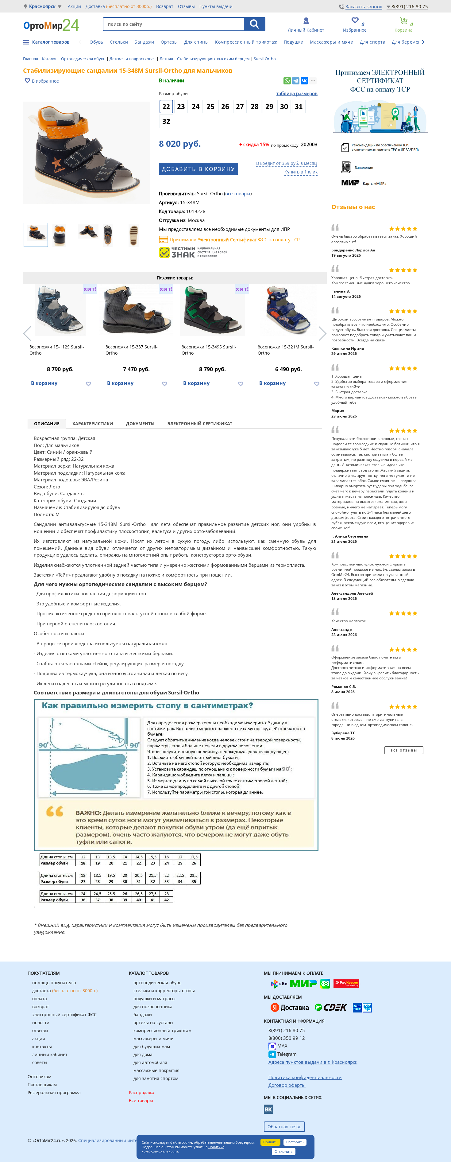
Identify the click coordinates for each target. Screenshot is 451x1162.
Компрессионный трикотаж (246, 42)
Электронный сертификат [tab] (200, 423)
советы (39, 1062)
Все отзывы (404, 750)
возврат (40, 1006)
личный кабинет (49, 1054)
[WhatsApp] (287, 80)
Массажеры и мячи (331, 42)
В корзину (44, 383)
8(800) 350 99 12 (286, 1038)
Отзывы (186, 6)
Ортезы (169, 42)
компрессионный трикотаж (162, 1030)
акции (38, 1038)
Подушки (294, 42)
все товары (237, 193)
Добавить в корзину (198, 169)
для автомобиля (150, 1062)
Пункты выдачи (216, 6)
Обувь (96, 42)
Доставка (119, 6)
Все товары (141, 1100)
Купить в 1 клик (301, 172)
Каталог (50, 58)
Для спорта (372, 42)
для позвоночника (152, 1006)
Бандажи (144, 42)
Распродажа (141, 1092)
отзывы (40, 1030)
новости (40, 1022)
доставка (65, 990)
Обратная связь (284, 1126)
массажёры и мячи (153, 1038)
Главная (31, 58)
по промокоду (269, 145)
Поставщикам (42, 1084)
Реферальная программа (54, 1092)
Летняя (167, 58)
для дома (142, 1054)
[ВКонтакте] (304, 80)
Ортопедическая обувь (83, 58)
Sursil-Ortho (265, 58)
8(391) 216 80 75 (409, 6)
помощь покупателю (54, 982)
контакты (42, 1046)
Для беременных (411, 42)
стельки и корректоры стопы (164, 990)
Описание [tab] (47, 423)
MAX (281, 1046)
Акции (74, 6)
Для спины (196, 42)
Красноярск (42, 6)
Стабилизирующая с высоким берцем (214, 58)
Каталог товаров (51, 42)
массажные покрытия (156, 1070)
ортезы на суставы (153, 1022)
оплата (39, 998)
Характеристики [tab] (92, 423)
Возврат (164, 6)
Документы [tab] (140, 423)
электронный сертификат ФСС (64, 1014)
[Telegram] (295, 80)
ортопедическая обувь (157, 982)
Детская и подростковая (133, 58)
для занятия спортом (155, 1078)
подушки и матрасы (154, 998)
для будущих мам (151, 1046)
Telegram (286, 1054)
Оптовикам (39, 1076)
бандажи (142, 1014)
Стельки (119, 42)
